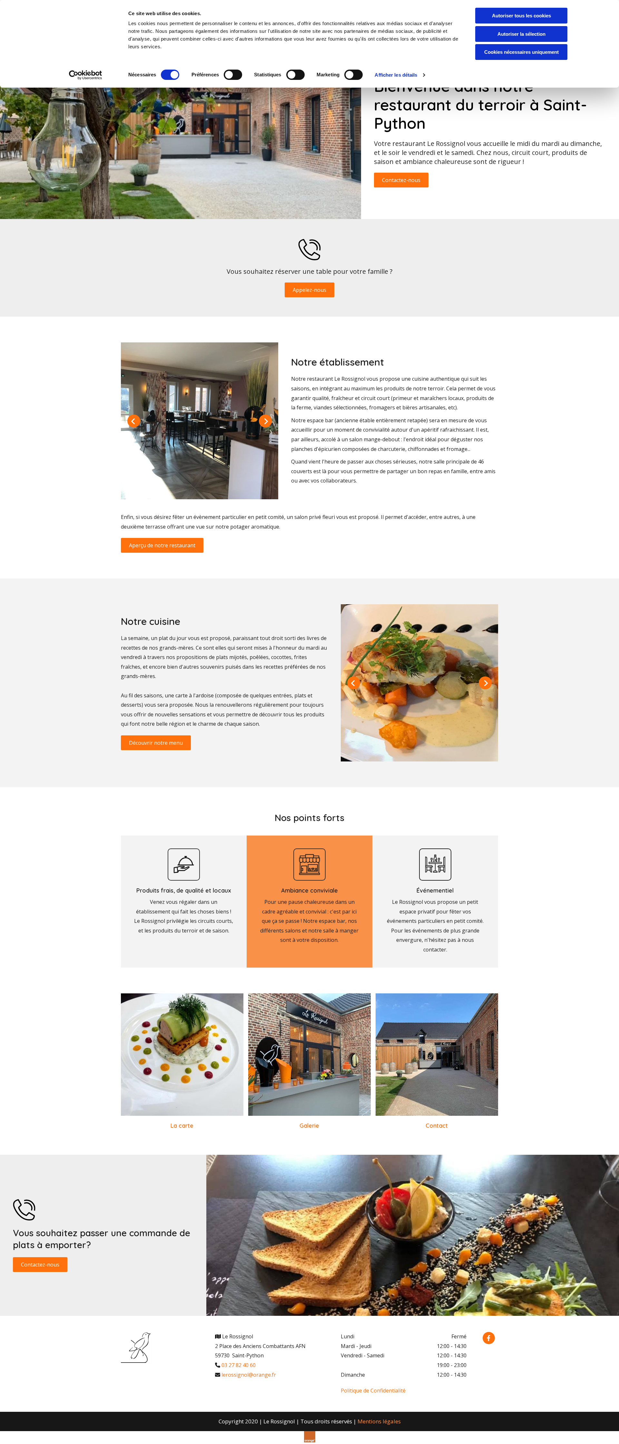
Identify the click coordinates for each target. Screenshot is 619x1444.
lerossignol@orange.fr (248, 1374)
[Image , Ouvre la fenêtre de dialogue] (199, 420)
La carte (182, 1125)
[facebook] (489, 1338)
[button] (401, 180)
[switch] (233, 75)
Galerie (309, 1125)
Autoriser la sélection (521, 34)
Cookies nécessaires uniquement (521, 52)
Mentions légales (379, 1421)
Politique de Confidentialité (373, 1390)
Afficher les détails (396, 75)
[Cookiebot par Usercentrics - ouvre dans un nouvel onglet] (85, 75)
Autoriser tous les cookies (521, 15)
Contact (437, 1125)
